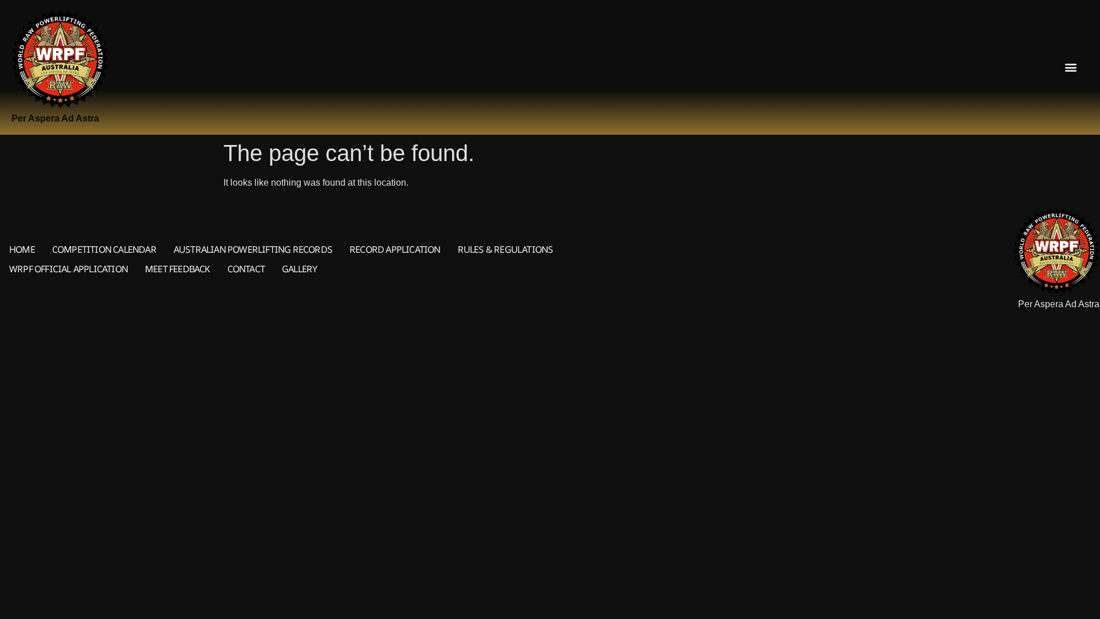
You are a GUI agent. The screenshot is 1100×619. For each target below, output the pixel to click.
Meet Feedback (177, 269)
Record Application (395, 249)
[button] (1070, 67)
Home (22, 249)
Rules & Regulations (505, 249)
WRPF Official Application (68, 269)
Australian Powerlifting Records (253, 249)
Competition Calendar (104, 249)
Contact (246, 269)
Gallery (299, 269)
